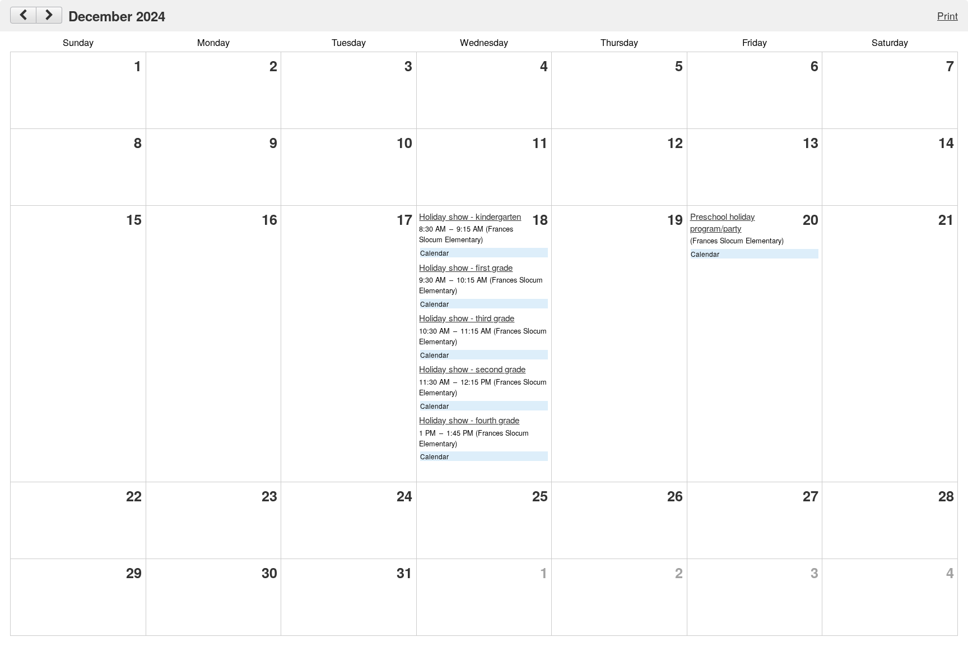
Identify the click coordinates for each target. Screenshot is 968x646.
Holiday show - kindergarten (470, 216)
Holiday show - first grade (466, 267)
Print (947, 15)
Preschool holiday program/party (722, 222)
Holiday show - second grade (472, 369)
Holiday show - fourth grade (469, 420)
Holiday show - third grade (466, 318)
